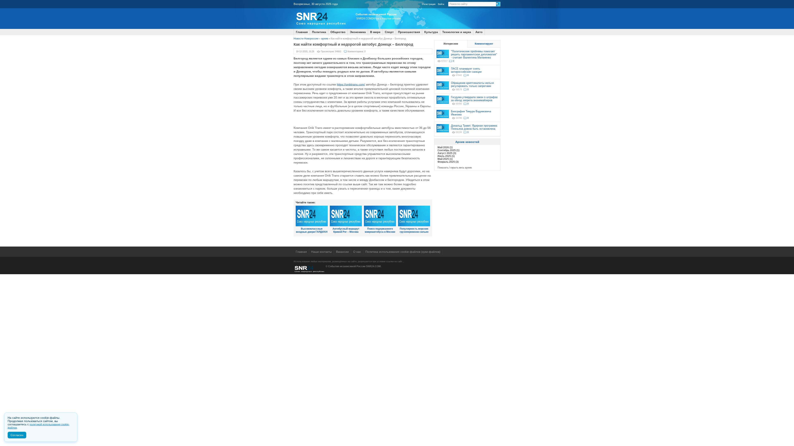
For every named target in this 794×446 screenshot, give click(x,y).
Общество (338, 32)
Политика (319, 32)
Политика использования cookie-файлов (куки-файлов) (402, 251)
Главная (302, 32)
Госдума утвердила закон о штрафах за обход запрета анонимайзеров (474, 99)
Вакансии (342, 251)
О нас (357, 251)
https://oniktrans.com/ (351, 84)
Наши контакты (321, 251)
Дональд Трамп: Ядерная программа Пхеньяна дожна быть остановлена (474, 127)
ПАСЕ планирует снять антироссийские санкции (466, 70)
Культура (431, 32)
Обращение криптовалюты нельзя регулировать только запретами (472, 84)
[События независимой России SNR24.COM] (320, 28)
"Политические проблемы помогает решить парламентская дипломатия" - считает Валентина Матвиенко (474, 54)
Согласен (17, 435)
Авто (479, 32)
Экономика (358, 32)
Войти (441, 4)
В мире (375, 32)
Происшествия (409, 32)
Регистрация (428, 4)
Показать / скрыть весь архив (455, 167)
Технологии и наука (456, 32)
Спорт (389, 32)
